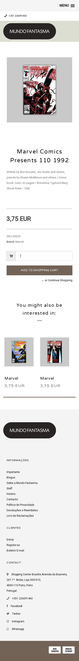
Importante (13, 472)
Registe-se (13, 545)
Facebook (16, 606)
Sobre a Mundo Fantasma (22, 483)
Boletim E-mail (15, 550)
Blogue (11, 477)
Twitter (16, 613)
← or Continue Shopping (56, 280)
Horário (11, 493)
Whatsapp (18, 629)
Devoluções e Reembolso (22, 510)
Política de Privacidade (20, 504)
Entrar (10, 539)
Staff (9, 488)
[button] (67, 5)
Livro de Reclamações (20, 515)
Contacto (12, 499)
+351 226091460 (17, 15)
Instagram (18, 621)
